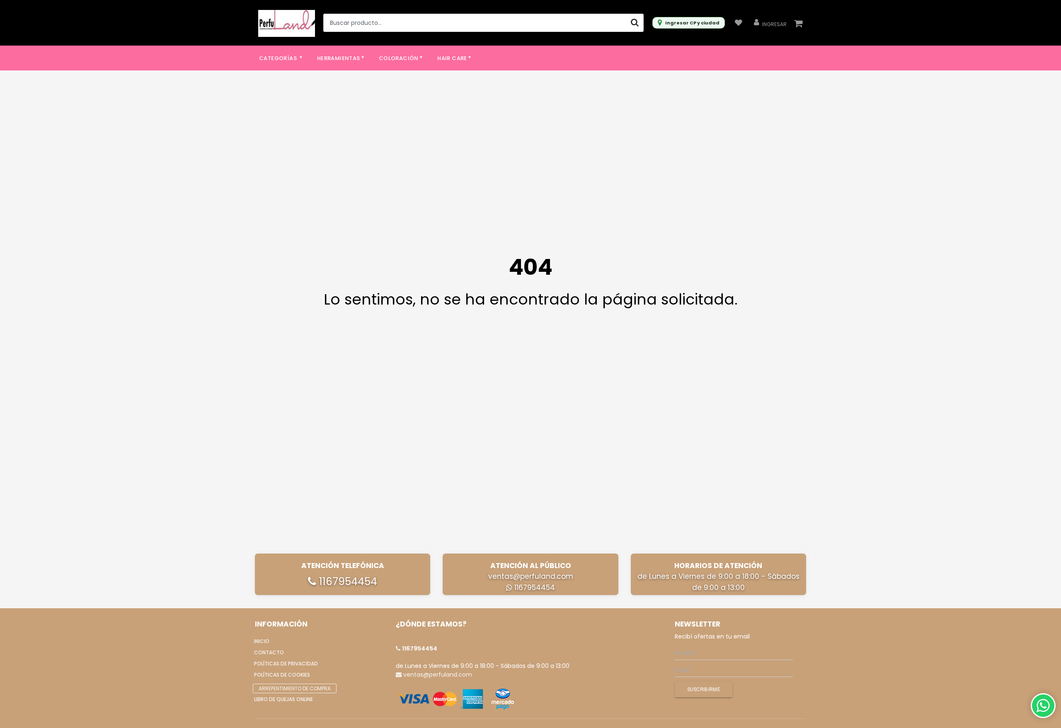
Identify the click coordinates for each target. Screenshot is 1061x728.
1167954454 (346, 581)
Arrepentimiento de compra (295, 688)
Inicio (261, 641)
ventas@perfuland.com (530, 576)
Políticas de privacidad (286, 663)
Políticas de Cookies (282, 674)
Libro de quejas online (283, 699)
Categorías (278, 58)
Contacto (269, 652)
